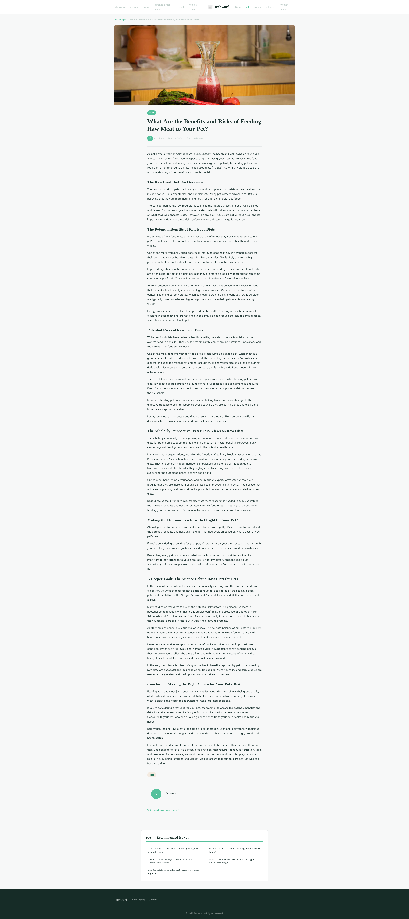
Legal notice (138, 899)
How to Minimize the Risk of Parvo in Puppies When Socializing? (232, 861)
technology (271, 7)
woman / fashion (284, 6)
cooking (147, 7)
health (182, 7)
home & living (193, 6)
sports (257, 7)
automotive (120, 7)
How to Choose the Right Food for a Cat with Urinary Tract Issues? (170, 861)
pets (247, 7)
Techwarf (218, 7)
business (134, 7)
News (238, 7)
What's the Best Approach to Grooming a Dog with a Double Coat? (173, 850)
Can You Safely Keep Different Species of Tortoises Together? (173, 871)
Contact (153, 899)
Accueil (117, 19)
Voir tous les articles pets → (163, 810)
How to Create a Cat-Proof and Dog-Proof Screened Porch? (235, 850)
